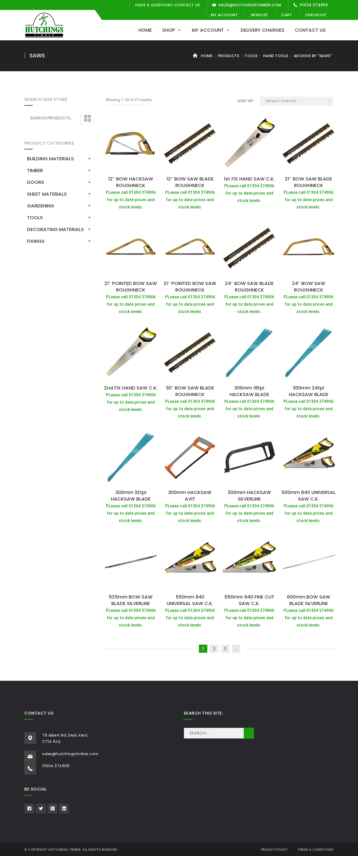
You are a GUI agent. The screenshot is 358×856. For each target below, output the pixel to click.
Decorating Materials (55, 229)
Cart (286, 15)
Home (145, 30)
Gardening (40, 205)
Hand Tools (275, 55)
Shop (168, 30)
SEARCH (249, 733)
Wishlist (259, 15)
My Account (224, 15)
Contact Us (310, 30)
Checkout (316, 15)
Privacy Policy (274, 849)
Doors (35, 182)
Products (228, 55)
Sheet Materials (47, 194)
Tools (251, 55)
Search (87, 118)
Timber (35, 170)
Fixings (36, 241)
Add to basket (131, 167)
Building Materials (50, 158)
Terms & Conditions (315, 849)
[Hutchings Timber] (44, 24)
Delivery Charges (262, 30)
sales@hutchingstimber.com (250, 5)
